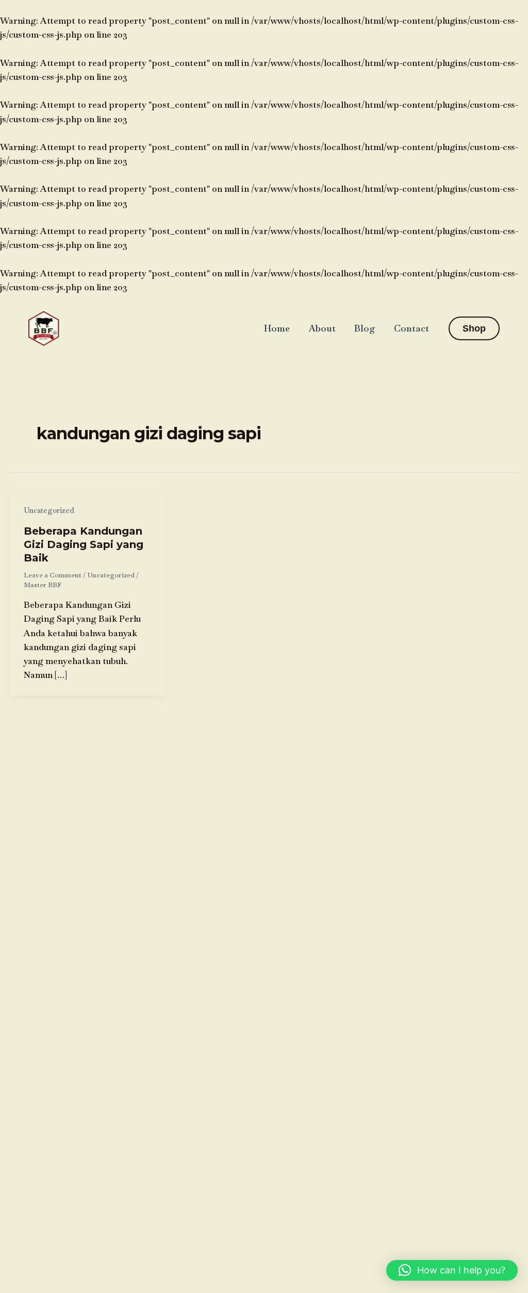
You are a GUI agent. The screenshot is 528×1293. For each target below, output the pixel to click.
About (322, 328)
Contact (411, 328)
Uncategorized (49, 510)
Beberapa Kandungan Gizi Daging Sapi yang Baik (83, 544)
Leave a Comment (52, 575)
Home (277, 328)
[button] (474, 328)
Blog (364, 328)
